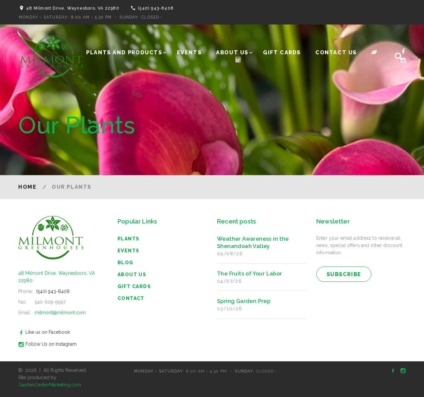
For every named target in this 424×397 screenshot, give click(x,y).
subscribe (344, 274)
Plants (128, 238)
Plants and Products (124, 52)
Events (189, 52)
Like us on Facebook (48, 332)
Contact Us (336, 52)
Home (27, 187)
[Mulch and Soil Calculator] (238, 60)
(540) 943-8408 (156, 8)
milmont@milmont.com (60, 312)
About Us (232, 52)
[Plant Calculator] (374, 52)
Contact (131, 298)
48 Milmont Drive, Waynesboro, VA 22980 (72, 8)
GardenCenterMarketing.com (49, 384)
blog (125, 262)
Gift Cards (282, 52)
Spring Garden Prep (243, 301)
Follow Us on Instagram (51, 344)
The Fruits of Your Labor (249, 274)
